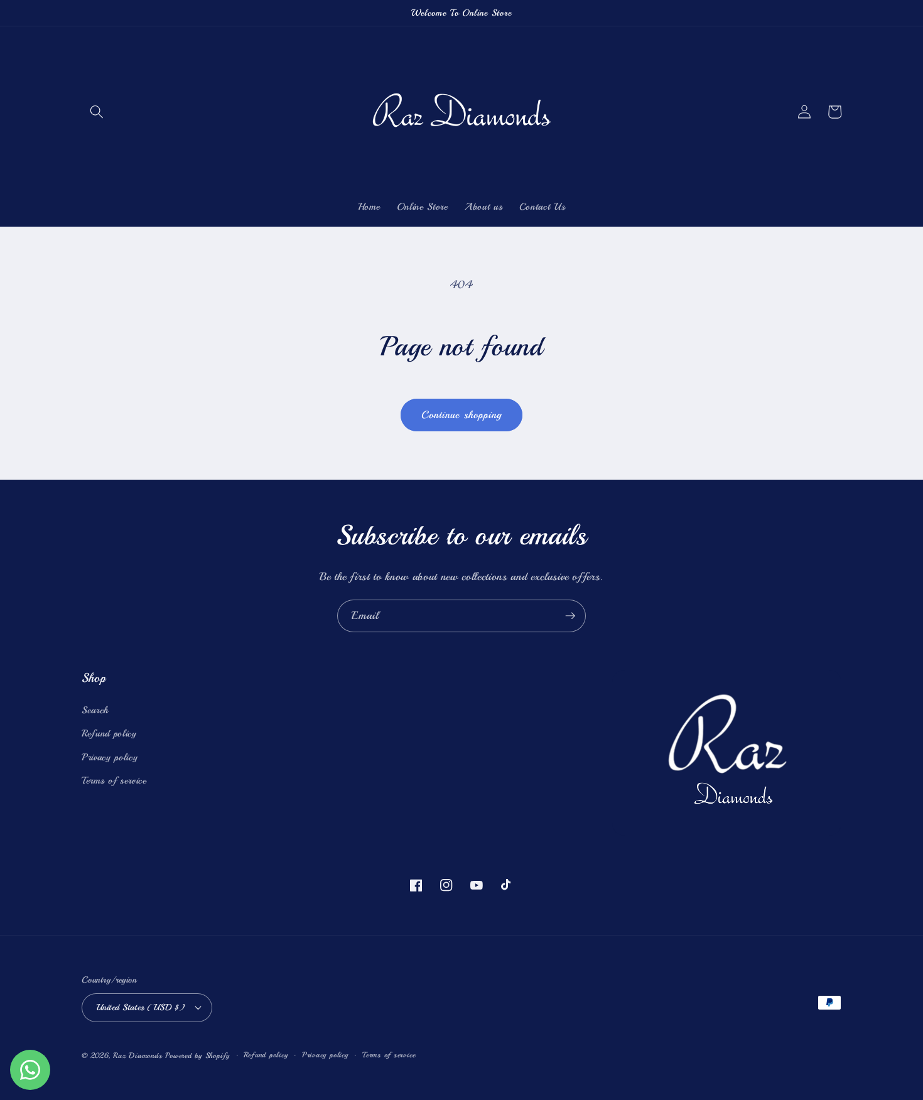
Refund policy (109, 733)
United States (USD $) (140, 1007)
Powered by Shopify (197, 1055)
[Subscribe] (570, 616)
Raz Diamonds (137, 1055)
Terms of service (114, 780)
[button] (97, 112)
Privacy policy (110, 757)
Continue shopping (461, 414)
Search (95, 710)
